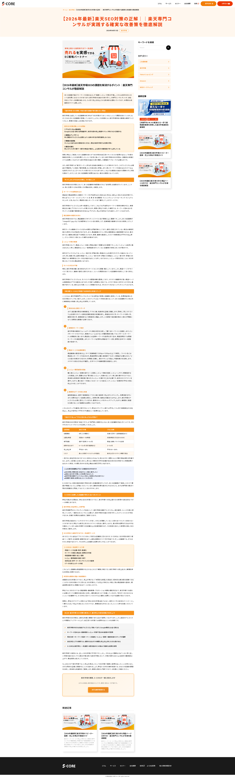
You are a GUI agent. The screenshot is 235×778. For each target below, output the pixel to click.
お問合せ (225, 3)
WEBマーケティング (146, 87)
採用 (195, 3)
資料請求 (208, 3)
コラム (160, 3)
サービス (168, 3)
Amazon (143, 81)
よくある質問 (151, 766)
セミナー (178, 3)
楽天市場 (71, 10)
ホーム (65, 10)
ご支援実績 (143, 62)
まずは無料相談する (98, 690)
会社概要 (187, 3)
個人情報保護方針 (165, 766)
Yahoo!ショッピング (146, 74)
